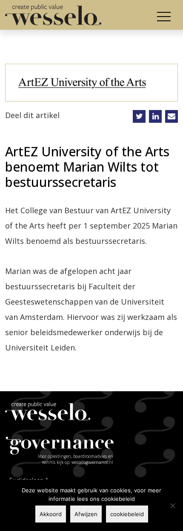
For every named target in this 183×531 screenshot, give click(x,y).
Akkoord (51, 514)
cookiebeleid (127, 514)
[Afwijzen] (172, 505)
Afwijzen (85, 514)
